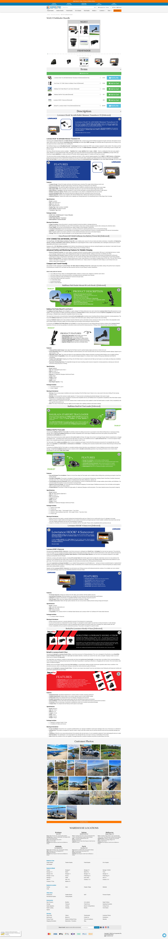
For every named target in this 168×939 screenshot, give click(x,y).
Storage (48, 904)
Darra (66, 887)
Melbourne (109, 832)
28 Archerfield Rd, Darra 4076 (55, 839)
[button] (48, 54)
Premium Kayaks (106, 894)
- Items (104, 7)
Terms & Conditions (88, 919)
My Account (49, 917)
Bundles (67, 902)
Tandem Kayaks (60, 10)
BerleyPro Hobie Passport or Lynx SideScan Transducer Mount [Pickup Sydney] (11, 933)
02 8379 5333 (78, 839)
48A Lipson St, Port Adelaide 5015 (56, 851)
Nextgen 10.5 (50, 873)
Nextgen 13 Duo (50, 875)
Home (48, 14)
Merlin (66, 872)
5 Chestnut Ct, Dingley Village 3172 (107, 839)
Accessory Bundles (55, 14)
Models (94, 10)
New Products (50, 902)
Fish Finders (105, 907)
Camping (67, 907)
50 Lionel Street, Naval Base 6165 (82, 851)
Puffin (66, 877)
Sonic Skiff (86, 877)
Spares (48, 909)
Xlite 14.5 (67, 879)
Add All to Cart (84, 73)
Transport (67, 904)
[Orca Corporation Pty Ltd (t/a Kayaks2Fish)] (54, 7)
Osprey (48, 870)
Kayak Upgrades (50, 906)
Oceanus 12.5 (106, 879)
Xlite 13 (48, 879)
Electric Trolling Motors (89, 906)
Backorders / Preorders (70, 921)
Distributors (105, 917)
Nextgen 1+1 (49, 872)
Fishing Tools (106, 906)
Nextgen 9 (67, 870)
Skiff (85, 894)
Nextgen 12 (105, 873)
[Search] (95, 7)
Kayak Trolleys (106, 902)
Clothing (67, 906)
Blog (85, 921)
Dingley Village (87, 887)
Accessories (117, 10)
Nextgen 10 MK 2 (107, 870)
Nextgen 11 (68, 873)
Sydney (83, 832)
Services (49, 913)
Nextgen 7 (49, 877)
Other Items (50, 892)
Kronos (67, 875)
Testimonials (87, 915)
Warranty (105, 919)
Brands (85, 907)
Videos (67, 915)
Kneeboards (49, 894)
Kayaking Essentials (107, 904)
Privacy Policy (50, 919)
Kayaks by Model (51, 868)
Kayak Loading (50, 907)
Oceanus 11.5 (87, 879)
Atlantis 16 (67, 881)
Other (109, 10)
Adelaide (58, 846)
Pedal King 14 (106, 875)
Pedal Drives (87, 904)
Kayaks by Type (50, 860)
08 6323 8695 (78, 852)
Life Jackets (87, 902)
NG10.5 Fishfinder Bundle (67, 14)
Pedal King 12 (87, 875)
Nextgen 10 (86, 870)
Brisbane (58, 832)
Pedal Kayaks (69, 10)
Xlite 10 (104, 877)
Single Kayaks (50, 10)
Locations (102, 10)
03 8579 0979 (104, 841)
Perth (84, 846)
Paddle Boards (68, 894)
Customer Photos (107, 915)
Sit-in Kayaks (78, 10)
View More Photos (84, 822)
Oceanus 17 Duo (50, 881)
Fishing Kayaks (68, 896)
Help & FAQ (49, 915)
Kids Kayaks (87, 10)
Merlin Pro (86, 872)
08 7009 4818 (53, 852)
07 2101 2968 (53, 841)
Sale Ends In (84, 1)
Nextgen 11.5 (87, 873)
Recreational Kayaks (51, 896)
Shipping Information (51, 921)
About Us (67, 917)
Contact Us (86, 917)
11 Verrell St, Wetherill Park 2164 (81, 838)
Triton (104, 872)
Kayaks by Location (51, 885)
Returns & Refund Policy (70, 919)
